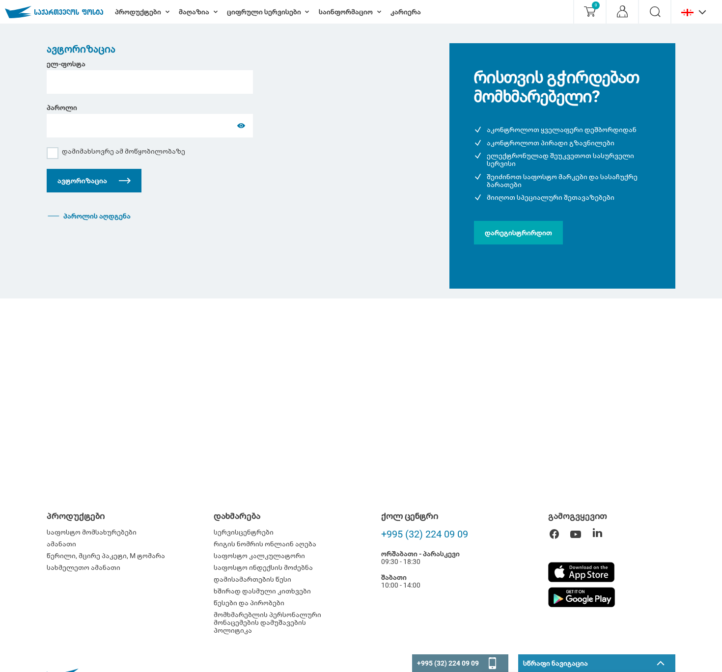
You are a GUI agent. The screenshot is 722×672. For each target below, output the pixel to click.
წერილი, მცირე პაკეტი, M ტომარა (106, 556)
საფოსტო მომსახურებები (92, 532)
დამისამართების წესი (252, 579)
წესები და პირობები (249, 603)
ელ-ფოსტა (66, 64)
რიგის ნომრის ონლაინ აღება (265, 544)
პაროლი (62, 107)
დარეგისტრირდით (518, 233)
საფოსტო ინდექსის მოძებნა (263, 567)
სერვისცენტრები (244, 532)
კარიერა (405, 12)
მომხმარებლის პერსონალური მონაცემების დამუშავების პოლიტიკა (267, 622)
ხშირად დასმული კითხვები (262, 591)
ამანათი (61, 544)
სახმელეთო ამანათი (83, 567)
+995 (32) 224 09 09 (424, 534)
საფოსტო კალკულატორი (259, 556)
